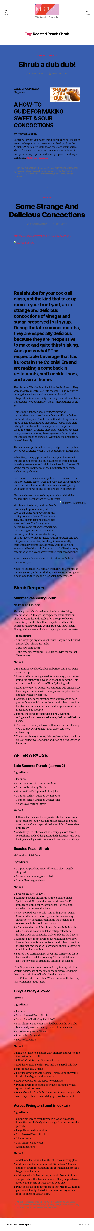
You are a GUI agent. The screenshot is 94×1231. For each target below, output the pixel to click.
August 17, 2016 (60, 224)
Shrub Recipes (23, 1207)
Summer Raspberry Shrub (47, 1207)
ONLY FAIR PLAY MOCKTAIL (67, 168)
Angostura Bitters (32, 1202)
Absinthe (21, 1202)
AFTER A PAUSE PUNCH (27, 168)
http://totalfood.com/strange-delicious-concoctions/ (42, 236)
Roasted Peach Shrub (41, 171)
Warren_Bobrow (39, 73)
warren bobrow (33, 174)
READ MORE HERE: (37, 157)
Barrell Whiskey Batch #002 (53, 1202)
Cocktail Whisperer (22, 1224)
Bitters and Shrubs (46, 168)
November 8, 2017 (60, 73)
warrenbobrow (47, 174)
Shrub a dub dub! (47, 64)
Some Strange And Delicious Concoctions (47, 210)
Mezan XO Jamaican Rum (33, 1204)
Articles (42, 56)
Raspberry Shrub (24, 171)
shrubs (53, 171)
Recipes (53, 56)
